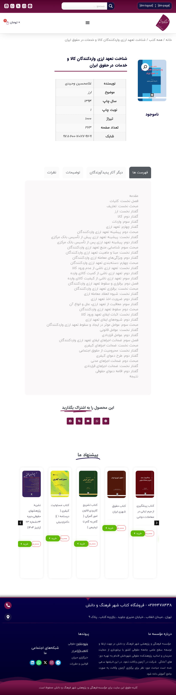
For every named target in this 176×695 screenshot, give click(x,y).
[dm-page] (164, 6)
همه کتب (155, 40)
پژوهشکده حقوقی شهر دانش (78, 644)
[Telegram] (30, 6)
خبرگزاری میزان (80, 657)
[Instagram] (24, 6)
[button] (145, 67)
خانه (169, 40)
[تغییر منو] (87, 22)
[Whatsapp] (12, 6)
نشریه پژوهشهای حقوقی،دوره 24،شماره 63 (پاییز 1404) (33, 516)
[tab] (140, 172)
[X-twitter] (18, 6)
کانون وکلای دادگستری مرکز (79, 651)
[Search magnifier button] (110, 6)
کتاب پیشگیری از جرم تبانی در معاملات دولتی (145, 511)
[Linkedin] (6, 6)
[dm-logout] (146, 6)
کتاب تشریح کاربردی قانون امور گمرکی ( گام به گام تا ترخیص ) (90, 516)
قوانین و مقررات (79, 664)
